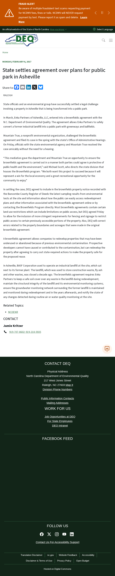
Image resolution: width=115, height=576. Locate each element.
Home (5, 52)
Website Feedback (68, 555)
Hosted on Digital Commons (57, 569)
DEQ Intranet (60, 425)
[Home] (21, 36)
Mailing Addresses (57, 402)
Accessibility (88, 555)
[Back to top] (107, 349)
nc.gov (50, 555)
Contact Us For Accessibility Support (57, 542)
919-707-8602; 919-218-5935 (25, 332)
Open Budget (82, 560)
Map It (69, 385)
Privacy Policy (64, 560)
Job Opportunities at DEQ (60, 416)
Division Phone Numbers (57, 389)
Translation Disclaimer (31, 555)
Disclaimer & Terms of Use (39, 560)
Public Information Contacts (57, 398)
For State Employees (59, 421)
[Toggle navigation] (111, 40)
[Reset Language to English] (94, 29)
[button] (101, 40)
